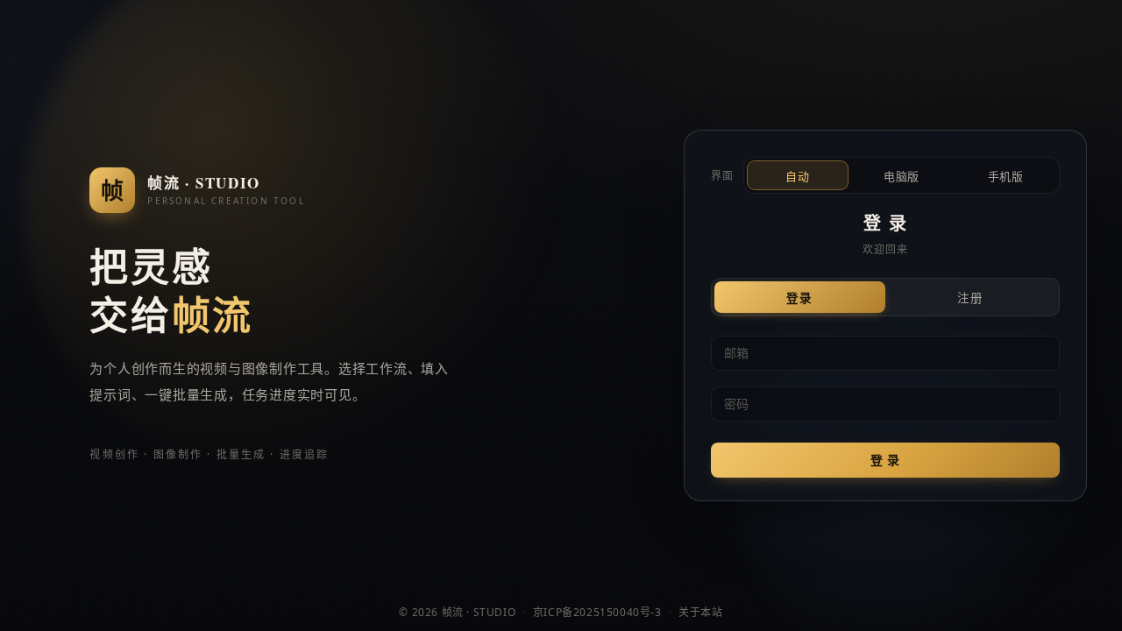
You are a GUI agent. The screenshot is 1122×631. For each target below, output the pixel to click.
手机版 (1006, 176)
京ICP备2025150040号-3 (597, 612)
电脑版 (902, 176)
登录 (799, 298)
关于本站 (700, 612)
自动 (797, 176)
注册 (970, 298)
